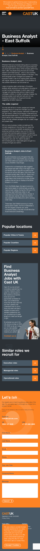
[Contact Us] (9, 13)
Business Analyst (17, 53)
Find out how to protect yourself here (20, 8)
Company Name (8, 473)
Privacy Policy (6, 518)
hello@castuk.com (10, 419)
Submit (6, 501)
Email (4, 449)
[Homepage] (30, 13)
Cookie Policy (21, 541)
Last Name (6, 441)
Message (5, 481)
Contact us (9, 336)
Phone (4, 457)
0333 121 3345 (7, 424)
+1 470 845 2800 (28, 424)
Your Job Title (7, 465)
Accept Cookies (12, 545)
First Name (6, 433)
